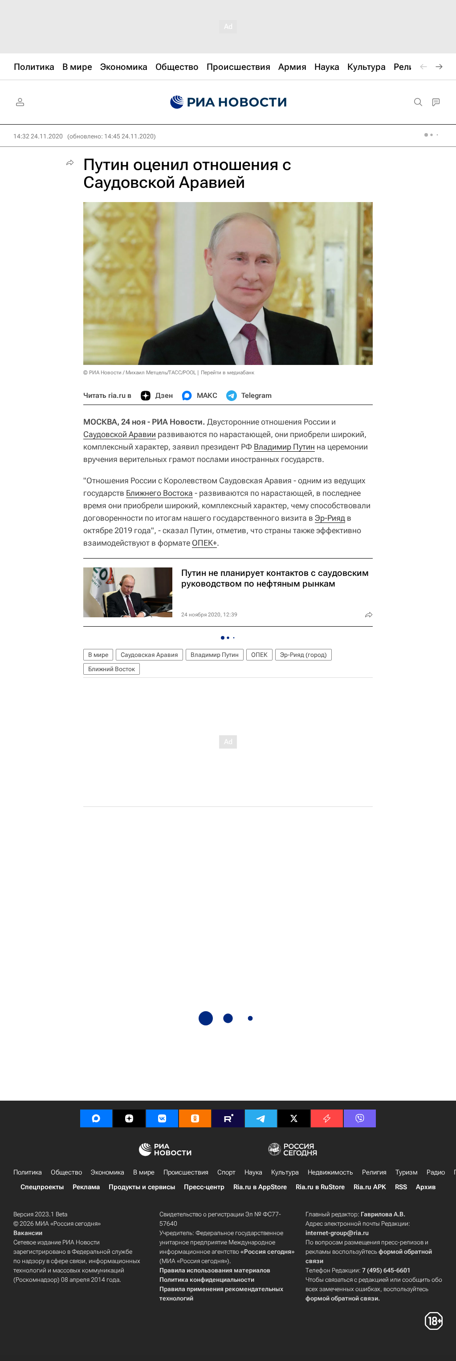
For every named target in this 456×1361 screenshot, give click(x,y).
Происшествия (185, 1172)
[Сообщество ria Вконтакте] (162, 1118)
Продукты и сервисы (142, 1187)
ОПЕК (259, 654)
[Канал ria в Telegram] (261, 1118)
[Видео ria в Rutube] (228, 1118)
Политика (27, 1172)
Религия (374, 1172)
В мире (98, 654)
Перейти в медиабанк (227, 372)
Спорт (226, 1172)
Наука (253, 1172)
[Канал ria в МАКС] (96, 1118)
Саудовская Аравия (149, 654)
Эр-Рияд (330, 518)
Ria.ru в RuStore (320, 1187)
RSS (401, 1187)
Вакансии (27, 1232)
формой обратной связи (341, 1298)
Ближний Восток (111, 668)
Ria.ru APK (370, 1187)
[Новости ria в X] (294, 1118)
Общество (66, 1172)
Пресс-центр (204, 1187)
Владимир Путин (284, 446)
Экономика (107, 1172)
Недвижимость (330, 1172)
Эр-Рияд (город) (303, 654)
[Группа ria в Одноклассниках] (195, 1118)
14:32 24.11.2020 (38, 136)
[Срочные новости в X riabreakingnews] (327, 1118)
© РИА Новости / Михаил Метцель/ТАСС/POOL (139, 372)
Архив (426, 1187)
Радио (436, 1172)
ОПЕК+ (204, 542)
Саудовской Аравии (119, 434)
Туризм (406, 1172)
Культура (285, 1172)
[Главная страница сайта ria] (228, 102)
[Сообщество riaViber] (360, 1118)
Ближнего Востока (159, 493)
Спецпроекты (42, 1187)
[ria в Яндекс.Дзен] (129, 1118)
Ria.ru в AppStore (260, 1187)
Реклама (86, 1187)
